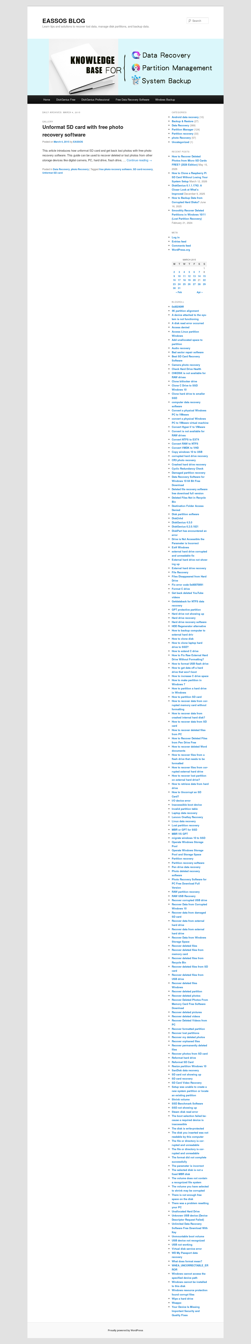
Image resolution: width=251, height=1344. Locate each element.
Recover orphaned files (186, 1041)
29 (204, 284)
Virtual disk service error (187, 1248)
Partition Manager (182, 129)
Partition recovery (182, 133)
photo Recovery (80, 169)
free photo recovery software (115, 169)
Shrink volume (181, 1099)
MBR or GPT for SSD (184, 829)
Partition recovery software (188, 863)
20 (194, 280)
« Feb (179, 292)
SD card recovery (143, 169)
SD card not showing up (186, 1074)
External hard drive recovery (189, 568)
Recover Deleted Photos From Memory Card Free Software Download (190, 1004)
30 (174, 288)
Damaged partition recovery (188, 472)
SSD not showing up (184, 1107)
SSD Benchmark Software (187, 1103)
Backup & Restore (182, 121)
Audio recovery (181, 348)
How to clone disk (183, 638)
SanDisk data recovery (185, 1070)
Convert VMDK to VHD (185, 448)
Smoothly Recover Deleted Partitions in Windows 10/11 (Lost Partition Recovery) (189, 214)
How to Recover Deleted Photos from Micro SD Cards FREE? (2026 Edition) (189, 160)
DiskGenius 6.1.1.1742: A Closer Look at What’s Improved (187, 189)
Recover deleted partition (187, 991)
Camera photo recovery (186, 365)
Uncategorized (180, 142)
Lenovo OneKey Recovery (187, 817)
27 (194, 284)
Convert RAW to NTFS (185, 443)
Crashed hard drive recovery (189, 464)
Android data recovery (185, 117)
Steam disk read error (185, 1112)
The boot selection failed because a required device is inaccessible (189, 1120)
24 (179, 284)
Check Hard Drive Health (186, 369)
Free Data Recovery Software (132, 99)
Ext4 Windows (180, 547)
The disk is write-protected (188, 1128)
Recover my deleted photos (188, 1037)
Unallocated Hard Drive (186, 1211)
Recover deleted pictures (187, 1012)
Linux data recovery (184, 821)
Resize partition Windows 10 (189, 1066)
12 (189, 276)
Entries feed (179, 241)
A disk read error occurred (188, 323)
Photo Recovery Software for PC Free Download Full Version (189, 883)
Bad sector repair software (188, 352)
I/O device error (181, 800)
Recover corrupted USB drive (189, 900)
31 (179, 288)
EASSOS (78, 141)
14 (199, 276)
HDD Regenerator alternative (189, 626)
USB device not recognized (188, 1240)
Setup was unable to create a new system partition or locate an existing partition (190, 1091)
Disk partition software (185, 514)
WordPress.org (181, 249)
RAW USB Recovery (184, 896)
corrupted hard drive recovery (190, 456)
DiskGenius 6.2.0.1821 (185, 526)
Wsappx (176, 1303)
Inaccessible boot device (187, 804)
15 (204, 276)
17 (179, 280)
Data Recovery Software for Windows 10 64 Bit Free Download (188, 481)
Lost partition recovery (185, 825)
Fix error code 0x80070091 (187, 584)
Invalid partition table (185, 809)
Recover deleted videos (186, 1016)
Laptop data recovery (184, 813)
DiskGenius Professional (95, 99)
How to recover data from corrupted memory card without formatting (190, 705)
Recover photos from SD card (190, 1053)
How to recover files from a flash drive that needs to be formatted (188, 759)
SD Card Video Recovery (187, 1082)
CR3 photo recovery (184, 460)
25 (184, 284)
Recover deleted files (184, 946)
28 (199, 284)
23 (174, 284)
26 (189, 284)
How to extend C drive (185, 651)
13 (194, 276)
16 (174, 280)
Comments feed (181, 245)
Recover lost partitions (185, 1033)
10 (179, 276)
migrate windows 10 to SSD (188, 838)
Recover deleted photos (186, 995)
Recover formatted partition (188, 1029)
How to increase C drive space (190, 676)
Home (46, 99)
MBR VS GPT (180, 834)
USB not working (182, 1244)
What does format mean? (187, 1261)
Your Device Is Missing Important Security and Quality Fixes (186, 1311)
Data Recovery (61, 169)
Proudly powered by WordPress (125, 1330)
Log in (176, 237)
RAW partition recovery (186, 892)
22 (204, 280)
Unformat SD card (52, 172)
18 (184, 280)
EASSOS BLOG (63, 20)
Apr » (200, 292)
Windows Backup (165, 99)
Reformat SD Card (183, 1062)
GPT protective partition (186, 609)
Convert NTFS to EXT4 (185, 439)
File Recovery (180, 572)
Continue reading (139, 160)
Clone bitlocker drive (184, 381)
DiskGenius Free (65, 99)
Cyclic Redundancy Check (187, 468)
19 (189, 280)
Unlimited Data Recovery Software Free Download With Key (190, 1228)
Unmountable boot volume (188, 1236)
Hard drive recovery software (189, 622)
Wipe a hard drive (182, 1298)
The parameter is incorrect (188, 1166)
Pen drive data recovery (186, 867)
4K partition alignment (185, 311)
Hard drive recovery (184, 618)
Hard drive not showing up (188, 614)
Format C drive (181, 589)
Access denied (180, 327)
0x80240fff (178, 306)
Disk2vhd (177, 518)
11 (184, 276)
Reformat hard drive (184, 1058)
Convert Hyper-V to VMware (188, 427)
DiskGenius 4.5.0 (182, 522)
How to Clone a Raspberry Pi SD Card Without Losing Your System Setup (190, 177)
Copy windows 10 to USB (187, 452)
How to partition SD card (187, 697)
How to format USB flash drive (190, 663)
